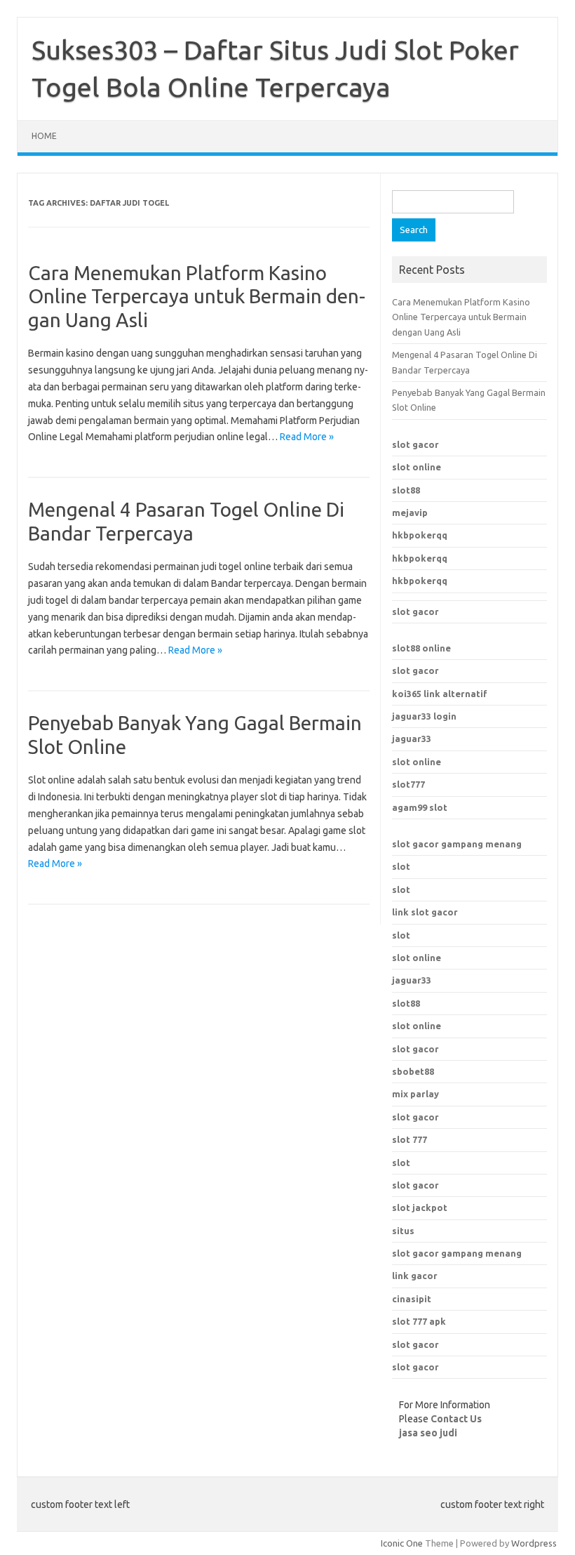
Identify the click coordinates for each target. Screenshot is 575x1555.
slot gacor (415, 444)
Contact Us (456, 1418)
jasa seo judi (428, 1432)
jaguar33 (411, 738)
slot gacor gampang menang (457, 844)
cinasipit (411, 1299)
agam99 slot (419, 807)
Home (44, 135)
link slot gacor (425, 912)
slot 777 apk (419, 1321)
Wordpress (534, 1543)
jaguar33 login (424, 716)
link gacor (415, 1276)
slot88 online (421, 648)
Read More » (307, 436)
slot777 (408, 784)
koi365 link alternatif (439, 694)
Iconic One (402, 1543)
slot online (416, 467)
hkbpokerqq (419, 535)
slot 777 (409, 1139)
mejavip (410, 512)
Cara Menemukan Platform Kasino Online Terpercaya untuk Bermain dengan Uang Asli (196, 296)
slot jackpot (419, 1207)
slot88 (406, 490)
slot (401, 866)
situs (403, 1231)
